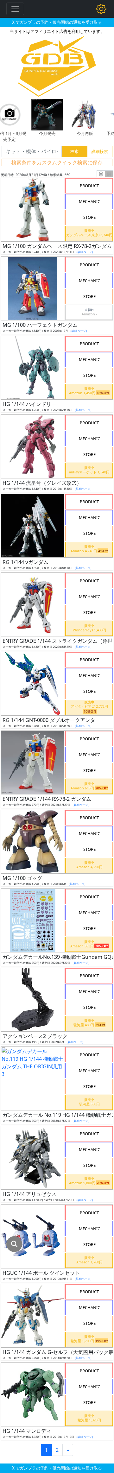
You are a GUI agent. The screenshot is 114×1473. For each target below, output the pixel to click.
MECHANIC (89, 201)
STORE (89, 217)
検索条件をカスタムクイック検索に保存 (57, 162)
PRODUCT (89, 185)
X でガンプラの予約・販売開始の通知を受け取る (57, 22)
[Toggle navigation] (15, 9)
